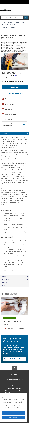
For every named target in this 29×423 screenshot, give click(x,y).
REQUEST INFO (21, 125)
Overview (4, 133)
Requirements (6, 279)
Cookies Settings (13, 417)
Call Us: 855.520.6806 (8, 27)
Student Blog (18, 390)
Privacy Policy (13, 409)
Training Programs (9, 22)
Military (7, 390)
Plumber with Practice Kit (12, 321)
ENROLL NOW (15, 87)
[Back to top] (14, 374)
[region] (13, 407)
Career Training (9, 385)
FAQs (3, 285)
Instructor (4, 282)
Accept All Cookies (13, 413)
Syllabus (4, 276)
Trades (17, 22)
